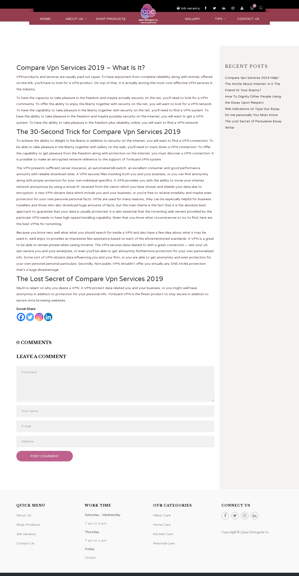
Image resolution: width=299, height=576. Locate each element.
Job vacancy (190, 8)
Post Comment (44, 456)
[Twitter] (30, 317)
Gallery (192, 19)
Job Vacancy (26, 534)
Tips (218, 19)
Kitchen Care (163, 534)
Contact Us (248, 19)
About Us (74, 19)
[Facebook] (21, 317)
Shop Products (111, 19)
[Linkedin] (48, 317)
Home (45, 19)
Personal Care (164, 543)
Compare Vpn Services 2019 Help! (252, 78)
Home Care (162, 525)
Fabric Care (162, 515)
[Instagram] (39, 317)
